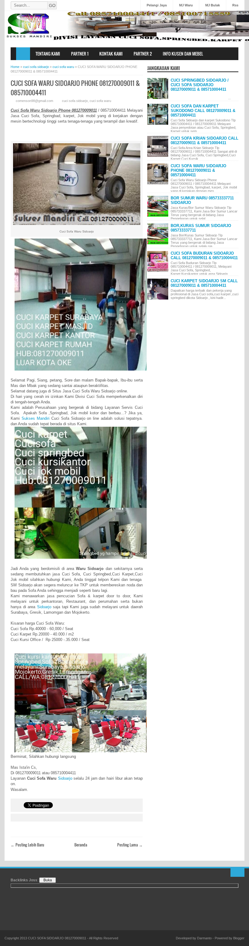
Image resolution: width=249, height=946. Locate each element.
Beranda (80, 845)
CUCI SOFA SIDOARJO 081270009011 (57, 938)
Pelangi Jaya (157, 5)
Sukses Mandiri (35, 418)
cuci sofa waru (100, 101)
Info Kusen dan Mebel (183, 53)
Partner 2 (143, 53)
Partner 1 (79, 53)
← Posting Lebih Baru (27, 845)
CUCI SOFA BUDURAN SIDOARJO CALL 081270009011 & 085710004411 (204, 255)
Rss (235, 5)
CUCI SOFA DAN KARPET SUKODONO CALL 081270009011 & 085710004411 (203, 110)
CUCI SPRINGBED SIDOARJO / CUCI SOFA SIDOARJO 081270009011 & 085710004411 (200, 85)
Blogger (238, 938)
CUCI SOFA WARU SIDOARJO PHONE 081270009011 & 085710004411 (198, 170)
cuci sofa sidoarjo (75, 101)
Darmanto (204, 938)
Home (23, 53)
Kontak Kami (111, 53)
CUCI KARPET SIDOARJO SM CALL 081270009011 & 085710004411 (204, 283)
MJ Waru (186, 5)
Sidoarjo (44, 607)
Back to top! (237, 872)
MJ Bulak (212, 5)
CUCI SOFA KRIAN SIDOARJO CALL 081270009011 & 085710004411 (204, 140)
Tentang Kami (48, 53)
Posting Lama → (130, 845)
